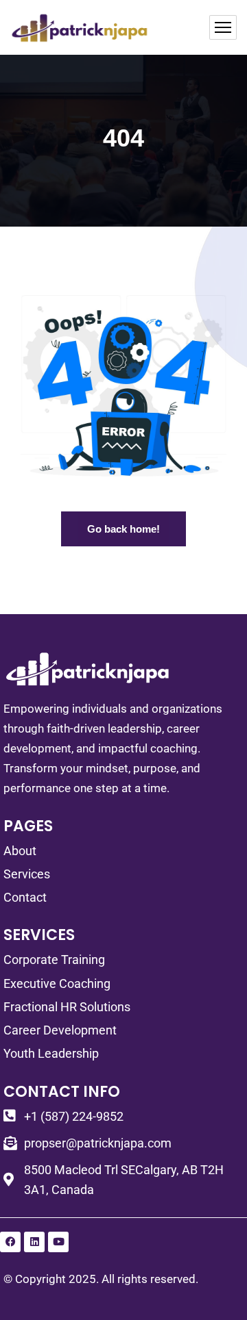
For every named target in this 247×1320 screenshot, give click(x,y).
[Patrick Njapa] (80, 27)
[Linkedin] (34, 1242)
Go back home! (123, 529)
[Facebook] (10, 1242)
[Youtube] (58, 1242)
